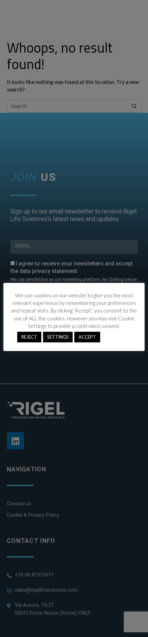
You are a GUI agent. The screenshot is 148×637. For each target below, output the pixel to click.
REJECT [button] (29, 337)
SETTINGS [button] (57, 337)
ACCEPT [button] (87, 337)
